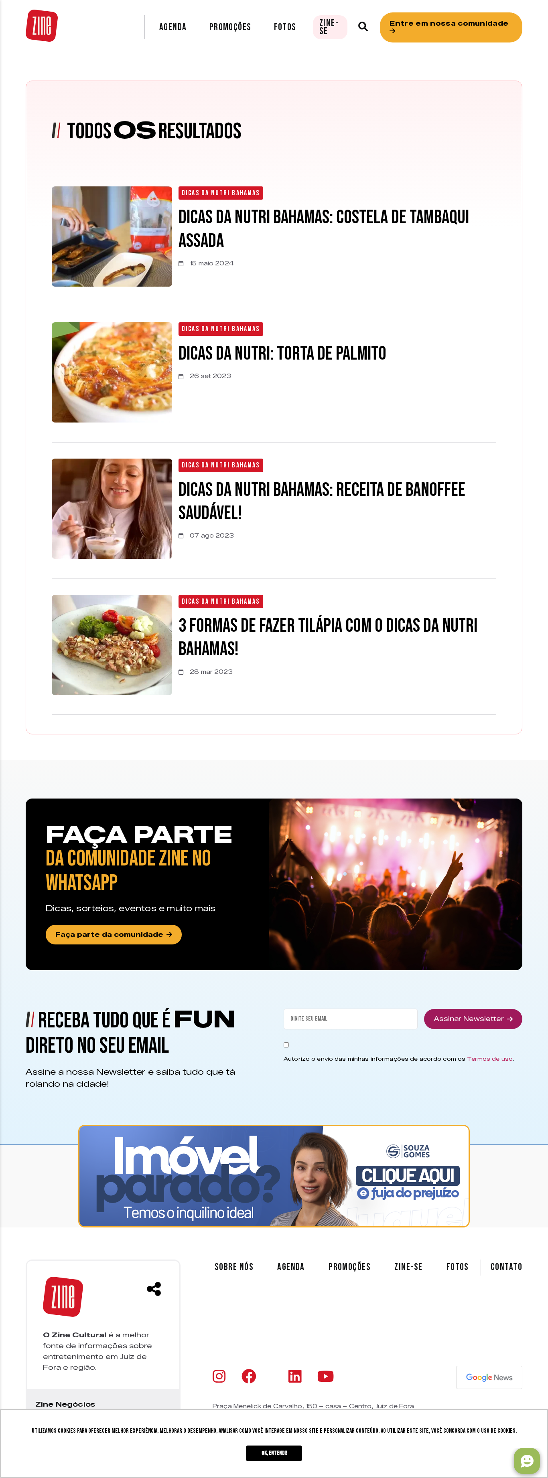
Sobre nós (234, 1267)
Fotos (285, 27)
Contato (506, 1267)
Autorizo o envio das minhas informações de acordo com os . (399, 1058)
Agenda (173, 27)
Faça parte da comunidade (109, 934)
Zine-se (329, 27)
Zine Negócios (65, 1404)
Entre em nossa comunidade (449, 23)
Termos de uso (490, 1058)
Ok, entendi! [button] (274, 1453)
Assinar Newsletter (469, 1019)
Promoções (230, 27)
